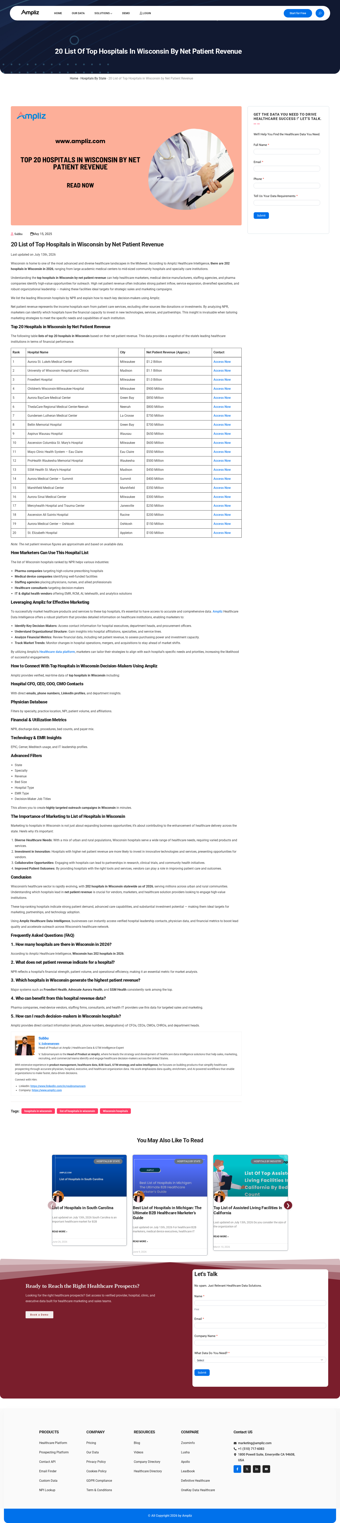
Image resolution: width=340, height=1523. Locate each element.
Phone (259, 179)
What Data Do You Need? (212, 1353)
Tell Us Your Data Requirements (276, 196)
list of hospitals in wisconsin (77, 1111)
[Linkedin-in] (257, 1469)
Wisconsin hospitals (115, 1111)
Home (74, 78)
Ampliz (218, 611)
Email (258, 162)
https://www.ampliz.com (47, 1090)
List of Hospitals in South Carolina (82, 1207)
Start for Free (298, 13)
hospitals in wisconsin (38, 1111)
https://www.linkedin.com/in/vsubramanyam (58, 1086)
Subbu (18, 234)
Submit (261, 215)
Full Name (261, 145)
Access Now (222, 362)
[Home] (30, 12)
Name (199, 1296)
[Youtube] (266, 1469)
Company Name (206, 1336)
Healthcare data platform (57, 652)
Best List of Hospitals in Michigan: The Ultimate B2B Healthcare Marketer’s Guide (167, 1212)
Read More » (59, 1231)
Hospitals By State (93, 78)
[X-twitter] (247, 1469)
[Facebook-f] (237, 1469)
